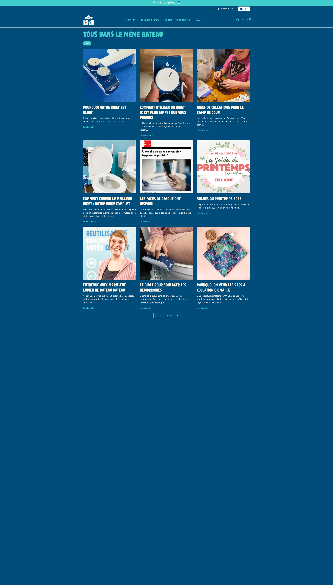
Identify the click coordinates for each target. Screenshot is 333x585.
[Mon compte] (242, 20)
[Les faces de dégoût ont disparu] (166, 166)
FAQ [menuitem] (198, 19)
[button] (244, 9)
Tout (87, 43)
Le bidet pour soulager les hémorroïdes (163, 287)
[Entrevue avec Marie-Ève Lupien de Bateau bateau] (109, 253)
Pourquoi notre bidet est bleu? (104, 110)
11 (172, 316)
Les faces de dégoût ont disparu (160, 201)
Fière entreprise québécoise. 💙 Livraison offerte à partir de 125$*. (166, 3)
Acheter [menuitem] (130, 19)
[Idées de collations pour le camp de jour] (223, 75)
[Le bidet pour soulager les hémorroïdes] (166, 253)
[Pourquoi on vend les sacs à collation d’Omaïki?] (223, 253)
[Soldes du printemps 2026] (223, 166)
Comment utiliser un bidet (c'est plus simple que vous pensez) (163, 113)
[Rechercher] (237, 20)
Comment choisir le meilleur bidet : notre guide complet (107, 201)
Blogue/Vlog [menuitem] (183, 19)
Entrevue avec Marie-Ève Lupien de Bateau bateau (104, 287)
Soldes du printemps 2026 (219, 199)
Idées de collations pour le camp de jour (220, 110)
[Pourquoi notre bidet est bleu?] (109, 75)
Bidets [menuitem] (168, 19)
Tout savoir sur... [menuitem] (150, 19)
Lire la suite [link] (88, 127)
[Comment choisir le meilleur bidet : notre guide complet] (109, 166)
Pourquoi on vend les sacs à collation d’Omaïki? (221, 287)
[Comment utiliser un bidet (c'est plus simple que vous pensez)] (166, 75)
